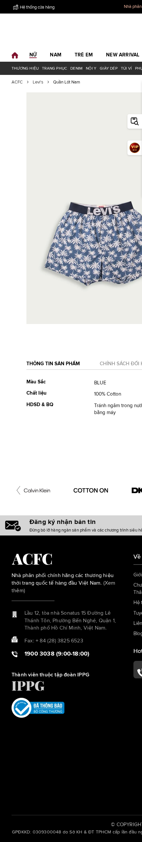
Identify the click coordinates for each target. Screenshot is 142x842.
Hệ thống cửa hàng (37, 7)
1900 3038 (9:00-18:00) (56, 654)
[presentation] (18, 490)
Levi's (38, 82)
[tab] (53, 365)
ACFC (17, 82)
